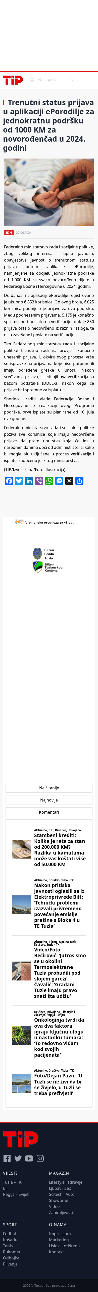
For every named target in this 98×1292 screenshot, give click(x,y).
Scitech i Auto (62, 1194)
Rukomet (11, 1252)
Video (54, 1206)
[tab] (49, 787)
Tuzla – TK (12, 1182)
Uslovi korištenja (65, 1246)
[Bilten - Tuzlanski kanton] (49, 567)
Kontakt (56, 1252)
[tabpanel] (49, 963)
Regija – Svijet (16, 1194)
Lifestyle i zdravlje (65, 1182)
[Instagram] (40, 1158)
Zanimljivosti (61, 1212)
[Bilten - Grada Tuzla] (49, 553)
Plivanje (10, 1264)
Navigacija (43, 80)
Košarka (11, 1240)
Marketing (59, 1240)
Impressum (60, 1233)
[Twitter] (18, 1158)
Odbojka (11, 1258)
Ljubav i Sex (60, 1188)
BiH (9, 232)
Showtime (58, 1200)
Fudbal (9, 1233)
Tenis (8, 1246)
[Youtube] (29, 1158)
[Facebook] (7, 1158)
